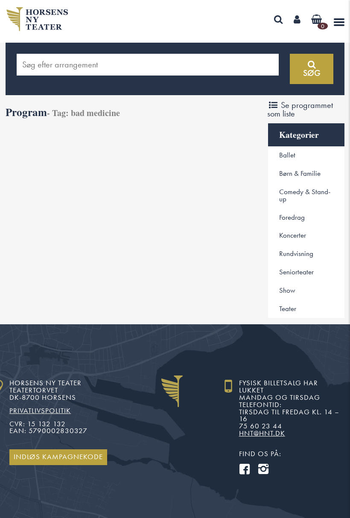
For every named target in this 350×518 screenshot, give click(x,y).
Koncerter (292, 235)
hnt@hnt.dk (262, 433)
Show (287, 290)
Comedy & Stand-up (304, 195)
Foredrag (292, 217)
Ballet (287, 155)
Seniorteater (296, 272)
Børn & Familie (300, 173)
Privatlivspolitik (40, 410)
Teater (287, 308)
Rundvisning (296, 253)
